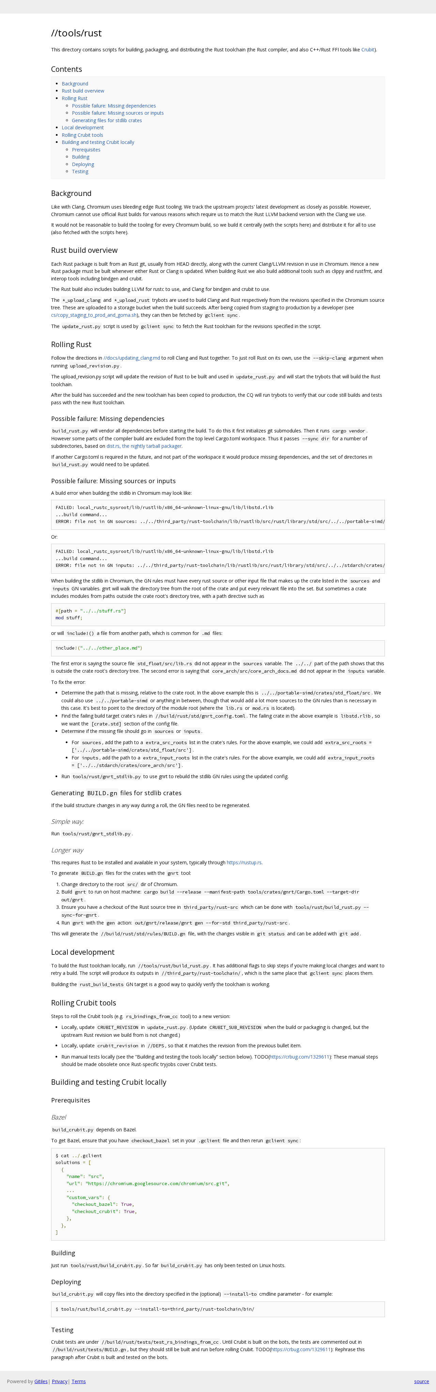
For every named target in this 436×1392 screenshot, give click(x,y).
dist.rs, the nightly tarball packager (144, 446)
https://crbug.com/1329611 (299, 1056)
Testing (80, 171)
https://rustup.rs (244, 862)
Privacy (59, 1381)
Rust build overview (83, 90)
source (421, 1381)
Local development (83, 127)
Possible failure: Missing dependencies (114, 105)
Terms (79, 1381)
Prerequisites (86, 149)
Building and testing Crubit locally (98, 142)
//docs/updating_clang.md (132, 358)
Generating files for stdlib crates (107, 120)
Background (75, 83)
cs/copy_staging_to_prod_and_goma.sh (94, 315)
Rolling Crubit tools (82, 135)
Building (80, 156)
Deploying (83, 164)
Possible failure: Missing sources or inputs (118, 113)
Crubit (367, 49)
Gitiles (41, 1381)
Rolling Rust (75, 98)
